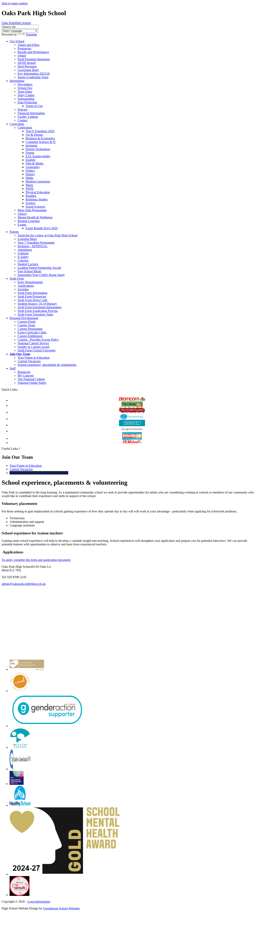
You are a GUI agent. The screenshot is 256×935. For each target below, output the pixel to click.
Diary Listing (26, 95)
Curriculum (17, 124)
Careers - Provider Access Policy (38, 339)
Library (22, 213)
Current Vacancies (29, 361)
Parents (14, 231)
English (30, 160)
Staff (13, 368)
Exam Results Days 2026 (42, 228)
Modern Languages (38, 181)
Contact (22, 120)
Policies (22, 109)
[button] (19, 448)
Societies (23, 289)
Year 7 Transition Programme (36, 242)
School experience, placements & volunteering (47, 364)
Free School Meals (29, 271)
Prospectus (24, 48)
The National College (31, 379)
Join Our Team (20, 354)
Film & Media (34, 163)
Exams (22, 224)
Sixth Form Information (32, 293)
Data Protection (27, 102)
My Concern (26, 375)
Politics (30, 170)
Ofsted (22, 55)
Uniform (23, 253)
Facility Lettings (28, 116)
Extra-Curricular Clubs (32, 332)
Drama (30, 152)
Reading (31, 196)
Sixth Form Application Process (38, 311)
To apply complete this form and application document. (36, 560)
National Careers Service (33, 343)
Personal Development (24, 318)
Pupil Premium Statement (34, 59)
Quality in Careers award (33, 346)
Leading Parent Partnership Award (39, 267)
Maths (29, 178)
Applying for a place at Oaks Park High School (47, 235)
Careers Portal (26, 321)
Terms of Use (34, 106)
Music (29, 185)
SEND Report (27, 63)
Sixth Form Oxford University (37, 350)
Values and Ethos (28, 45)
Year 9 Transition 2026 (40, 131)
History (30, 174)
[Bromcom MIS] (132, 398)
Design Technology (38, 149)
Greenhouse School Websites (61, 908)
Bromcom (24, 372)
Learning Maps (27, 239)
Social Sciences (35, 206)
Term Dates (25, 91)
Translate (31, 34)
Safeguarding (26, 98)
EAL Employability (38, 156)
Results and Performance (33, 52)
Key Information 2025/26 (34, 73)
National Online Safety (32, 382)
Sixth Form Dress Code (32, 300)
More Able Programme (32, 210)
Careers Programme (30, 329)
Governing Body (28, 70)
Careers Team (26, 325)
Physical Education (38, 192)
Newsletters (25, 84)
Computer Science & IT (41, 142)
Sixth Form (17, 278)
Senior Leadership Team (33, 77)
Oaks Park (16, 23)
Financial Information (31, 113)
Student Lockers (28, 264)
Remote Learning (29, 221)
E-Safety (23, 257)
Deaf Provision (27, 66)
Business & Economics (40, 138)
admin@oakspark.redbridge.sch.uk (24, 584)
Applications (26, 285)
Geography (33, 167)
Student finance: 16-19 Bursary (37, 303)
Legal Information (38, 901)
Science (30, 203)
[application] (128, 621)
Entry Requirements (30, 282)
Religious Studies (37, 199)
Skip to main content (15, 3)
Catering (23, 260)
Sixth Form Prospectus (32, 296)
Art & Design (34, 134)
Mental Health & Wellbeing (35, 217)
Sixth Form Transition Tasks (35, 314)
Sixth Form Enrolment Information (39, 307)
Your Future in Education (34, 357)
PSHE (30, 188)
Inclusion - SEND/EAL (33, 246)
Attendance (25, 249)
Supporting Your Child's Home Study (41, 275)
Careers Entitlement (30, 336)
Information (17, 80)
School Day (25, 88)
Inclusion (31, 145)
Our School (17, 41)
